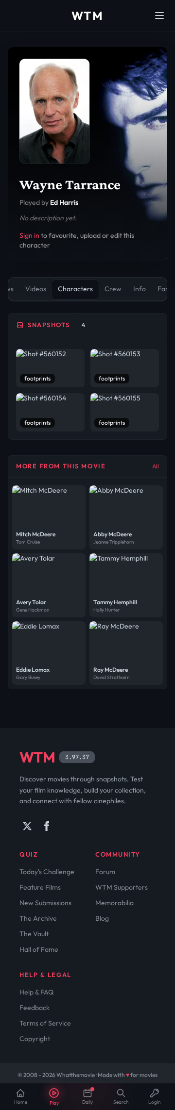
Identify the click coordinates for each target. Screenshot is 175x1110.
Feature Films (40, 887)
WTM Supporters (121, 887)
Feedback (34, 1007)
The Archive (38, 918)
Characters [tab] (75, 288)
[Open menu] (159, 15)
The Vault (34, 933)
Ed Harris (64, 202)
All (155, 466)
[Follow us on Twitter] (27, 826)
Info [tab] (139, 288)
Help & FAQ (36, 992)
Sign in (29, 235)
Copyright (34, 1038)
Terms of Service (45, 1023)
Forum (105, 871)
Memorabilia (114, 902)
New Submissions (45, 902)
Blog (102, 918)
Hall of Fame (38, 949)
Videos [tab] (35, 288)
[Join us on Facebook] (46, 826)
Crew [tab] (113, 288)
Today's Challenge (46, 871)
